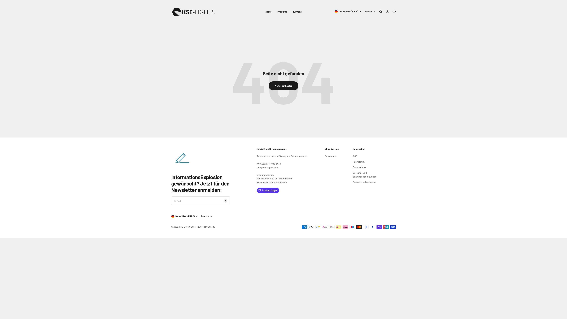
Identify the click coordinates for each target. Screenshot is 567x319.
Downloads (330, 156)
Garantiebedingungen (364, 182)
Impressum (359, 161)
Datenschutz (359, 167)
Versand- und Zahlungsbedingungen (364, 174)
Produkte (282, 11)
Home (268, 11)
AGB (355, 156)
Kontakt (297, 11)
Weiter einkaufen (283, 85)
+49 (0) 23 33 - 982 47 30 (269, 163)
